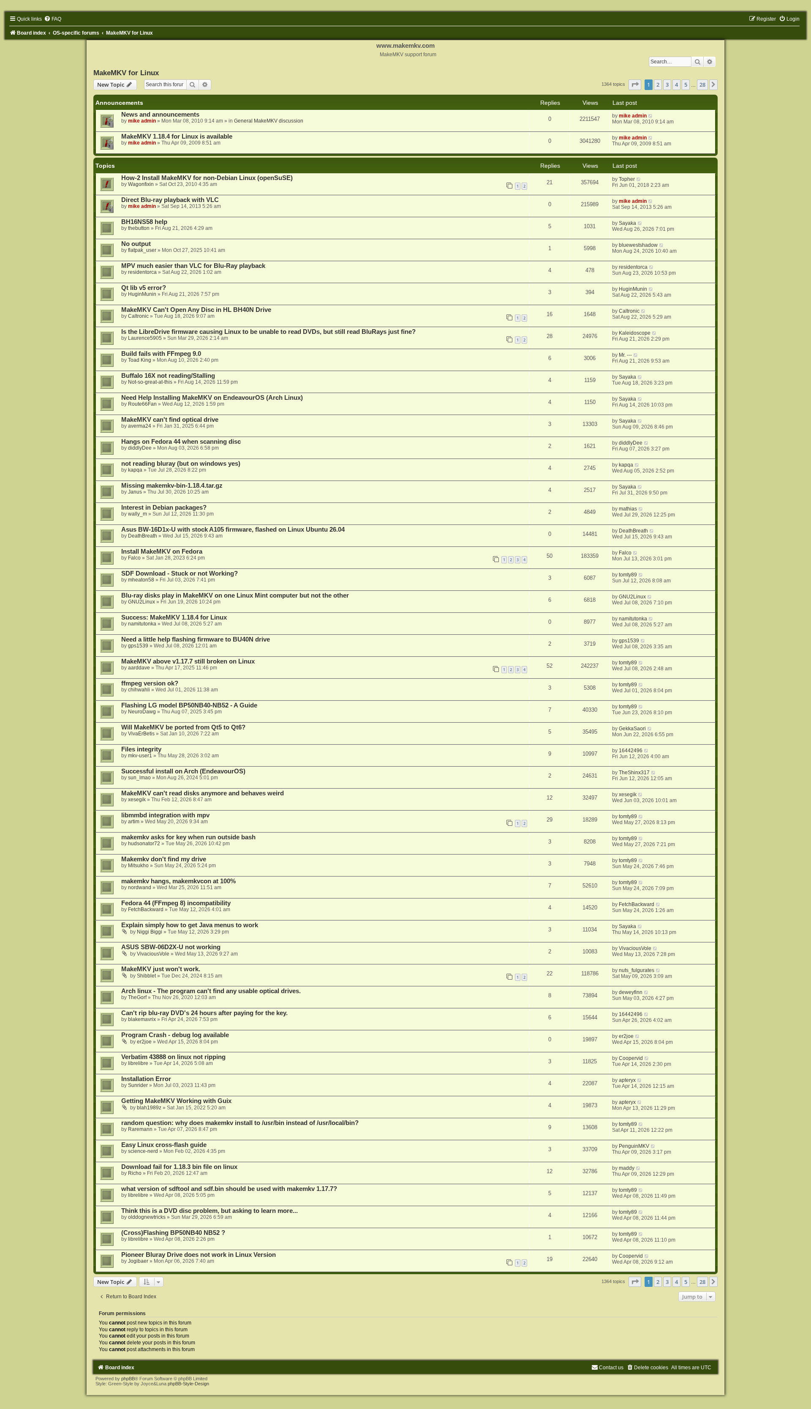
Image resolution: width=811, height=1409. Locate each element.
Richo (135, 1173)
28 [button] (702, 84)
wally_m (137, 514)
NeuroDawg (142, 712)
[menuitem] (52, 19)
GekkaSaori (632, 729)
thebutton (139, 228)
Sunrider (138, 1085)
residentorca (142, 272)
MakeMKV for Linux (126, 72)
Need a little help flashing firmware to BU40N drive (195, 639)
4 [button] (676, 84)
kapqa (135, 470)
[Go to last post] (650, 116)
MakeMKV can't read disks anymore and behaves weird (202, 793)
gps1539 (138, 646)
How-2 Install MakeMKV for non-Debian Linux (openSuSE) (207, 178)
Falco (134, 558)
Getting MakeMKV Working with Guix (176, 1101)
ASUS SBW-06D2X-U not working (170, 947)
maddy (626, 1168)
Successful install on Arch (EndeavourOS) (183, 771)
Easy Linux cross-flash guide (164, 1144)
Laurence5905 (145, 338)
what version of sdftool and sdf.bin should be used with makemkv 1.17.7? (229, 1188)
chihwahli (139, 690)
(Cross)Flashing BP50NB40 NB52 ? (173, 1232)
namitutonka (142, 624)
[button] (635, 84)
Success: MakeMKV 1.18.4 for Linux (174, 617)
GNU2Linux (141, 602)
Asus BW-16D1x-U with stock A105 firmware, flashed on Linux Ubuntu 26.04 (233, 529)
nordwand (139, 887)
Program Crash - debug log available (175, 1035)
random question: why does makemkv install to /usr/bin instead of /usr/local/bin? (240, 1123)
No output (136, 243)
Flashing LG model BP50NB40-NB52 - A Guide (189, 705)
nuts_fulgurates (636, 970)
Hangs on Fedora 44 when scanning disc (181, 441)
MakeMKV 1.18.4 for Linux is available (176, 136)
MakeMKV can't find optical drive (169, 419)
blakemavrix (142, 1019)
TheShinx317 (634, 772)
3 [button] (667, 84)
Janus (135, 492)
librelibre (138, 1063)
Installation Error (146, 1079)
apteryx (627, 1080)
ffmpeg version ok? (149, 683)
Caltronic (138, 316)
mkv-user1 (140, 756)
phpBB (128, 1378)
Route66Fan (142, 404)
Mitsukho (138, 865)
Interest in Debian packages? (164, 507)
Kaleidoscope (634, 333)
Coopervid (631, 1058)
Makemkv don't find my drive (163, 859)
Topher (627, 179)
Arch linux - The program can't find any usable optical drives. (211, 991)
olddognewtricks (147, 1217)
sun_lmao (139, 778)
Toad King (139, 360)
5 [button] (685, 84)
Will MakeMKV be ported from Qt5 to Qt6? (183, 727)
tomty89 (628, 575)
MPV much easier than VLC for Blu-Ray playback (193, 265)
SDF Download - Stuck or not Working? (179, 573)
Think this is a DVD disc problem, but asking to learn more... (209, 1210)
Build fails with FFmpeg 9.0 (161, 353)
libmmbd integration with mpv (165, 815)
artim (133, 822)
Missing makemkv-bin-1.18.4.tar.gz (172, 485)
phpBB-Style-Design (188, 1383)
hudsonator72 (144, 843)
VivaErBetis (141, 734)
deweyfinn (630, 992)
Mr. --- (625, 355)
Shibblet (146, 976)
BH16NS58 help (144, 221)
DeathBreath (142, 536)
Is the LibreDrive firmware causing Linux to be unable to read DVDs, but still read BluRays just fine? (268, 331)
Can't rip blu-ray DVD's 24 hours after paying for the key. (204, 1013)
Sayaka (627, 223)
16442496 (630, 751)
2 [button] (657, 84)
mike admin (142, 121)
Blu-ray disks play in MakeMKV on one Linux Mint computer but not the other (235, 595)
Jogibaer (138, 1261)
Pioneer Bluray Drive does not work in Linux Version (198, 1254)
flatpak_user (142, 250)
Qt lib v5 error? (143, 287)
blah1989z (149, 1108)
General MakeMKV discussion (268, 121)
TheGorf (137, 997)
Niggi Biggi (149, 932)
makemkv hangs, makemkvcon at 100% (178, 881)
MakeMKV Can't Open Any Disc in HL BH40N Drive (196, 309)
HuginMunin (142, 294)
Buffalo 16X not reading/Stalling (168, 375)
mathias (628, 509)
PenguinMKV (634, 1146)
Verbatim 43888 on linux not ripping (173, 1057)
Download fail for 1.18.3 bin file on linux (179, 1166)
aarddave (139, 668)
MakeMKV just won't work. (160, 969)
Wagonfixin (141, 184)
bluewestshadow (638, 245)
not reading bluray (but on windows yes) (180, 463)
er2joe (144, 1042)
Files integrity (141, 749)
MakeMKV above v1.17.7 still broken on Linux (188, 661)
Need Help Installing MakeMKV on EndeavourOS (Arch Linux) (212, 397)
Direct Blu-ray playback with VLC (170, 200)
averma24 (139, 426)
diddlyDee (140, 448)
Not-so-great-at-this (150, 382)
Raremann (140, 1129)
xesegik (137, 800)
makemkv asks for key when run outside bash (188, 837)
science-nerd (143, 1151)
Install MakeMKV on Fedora (161, 551)
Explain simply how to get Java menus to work (189, 925)
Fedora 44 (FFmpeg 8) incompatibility (176, 903)
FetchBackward (145, 909)
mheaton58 (141, 580)
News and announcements (160, 114)
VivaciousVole (153, 954)
